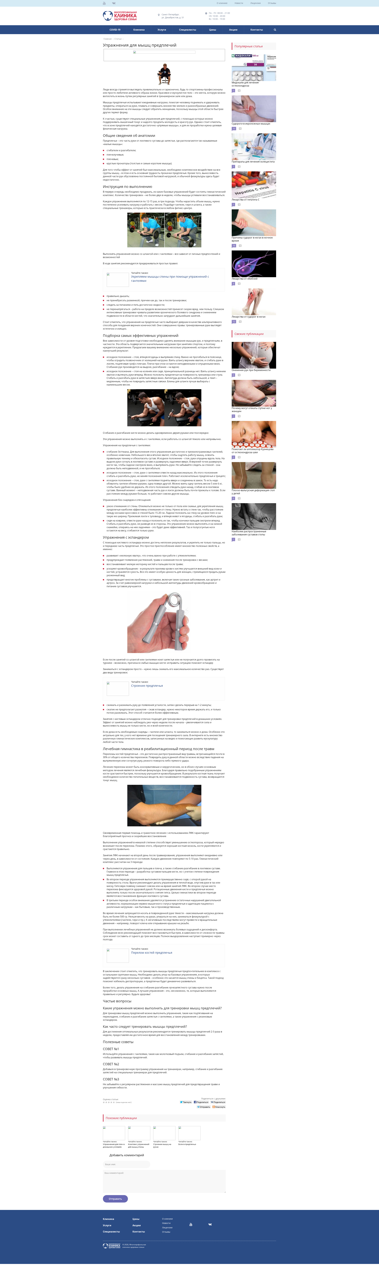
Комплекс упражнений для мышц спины (138, 1145)
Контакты (256, 29)
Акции (233, 29)
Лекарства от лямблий (244, 278)
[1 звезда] (104, 1102)
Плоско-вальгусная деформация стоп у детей (253, 492)
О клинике (222, 3)
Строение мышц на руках (162, 1145)
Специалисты (187, 29)
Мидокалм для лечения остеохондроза (245, 84)
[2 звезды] (106, 1102)
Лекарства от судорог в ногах (248, 316)
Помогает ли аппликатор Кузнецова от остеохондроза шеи (252, 451)
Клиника (139, 29)
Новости (239, 3)
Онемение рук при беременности (251, 370)
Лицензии (255, 3)
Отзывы (272, 3)
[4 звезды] (111, 1102)
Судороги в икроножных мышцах (251, 123)
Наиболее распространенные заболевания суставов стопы (249, 533)
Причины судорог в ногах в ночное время (252, 239)
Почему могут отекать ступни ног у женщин (252, 409)
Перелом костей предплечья (151, 953)
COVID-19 (115, 29)
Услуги (162, 29)
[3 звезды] (109, 1102)
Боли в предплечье (187, 1144)
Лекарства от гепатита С (245, 199)
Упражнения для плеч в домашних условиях (114, 1145)
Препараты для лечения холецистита (253, 161)
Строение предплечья (147, 686)
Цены (212, 29)
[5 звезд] (114, 1102)
